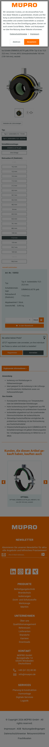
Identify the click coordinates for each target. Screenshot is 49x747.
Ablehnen (16, 42)
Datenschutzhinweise (18, 34)
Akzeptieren (31, 42)
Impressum (34, 34)
